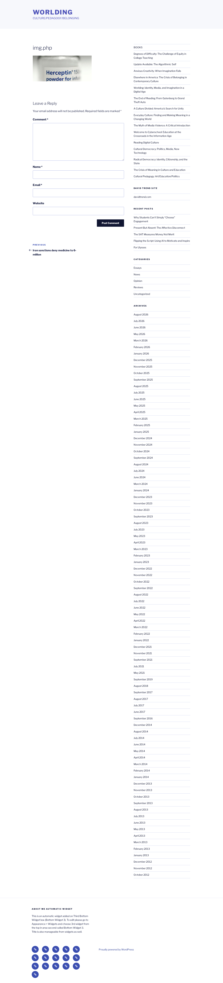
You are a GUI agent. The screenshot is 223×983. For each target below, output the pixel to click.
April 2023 (139, 542)
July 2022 (139, 601)
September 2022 (143, 588)
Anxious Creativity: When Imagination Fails (157, 70)
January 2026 (141, 353)
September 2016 (143, 718)
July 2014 (139, 737)
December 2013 (143, 783)
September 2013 (143, 803)
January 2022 (141, 640)
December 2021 (143, 646)
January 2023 (141, 561)
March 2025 (141, 418)
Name (38, 167)
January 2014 (141, 776)
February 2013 (142, 848)
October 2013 (141, 796)
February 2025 (142, 425)
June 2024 (139, 477)
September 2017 (143, 692)
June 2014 (139, 744)
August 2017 (141, 698)
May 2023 (139, 535)
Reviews (138, 287)
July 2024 (139, 470)
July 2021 (139, 666)
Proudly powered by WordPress (116, 949)
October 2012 (141, 874)
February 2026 (142, 347)
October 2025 (141, 373)
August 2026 (141, 314)
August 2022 (141, 594)
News (137, 274)
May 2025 (139, 405)
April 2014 (139, 757)
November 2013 (143, 790)
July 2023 (139, 529)
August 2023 (141, 522)
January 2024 (141, 490)
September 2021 (143, 659)
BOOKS (138, 47)
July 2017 (139, 705)
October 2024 (141, 451)
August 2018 (141, 685)
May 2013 (139, 829)
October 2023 (141, 509)
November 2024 (143, 444)
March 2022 (140, 627)
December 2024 (143, 438)
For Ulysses (140, 247)
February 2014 (142, 770)
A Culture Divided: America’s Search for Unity (159, 108)
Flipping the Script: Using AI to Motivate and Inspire (162, 240)
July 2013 (139, 816)
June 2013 (139, 822)
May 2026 (139, 333)
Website (38, 203)
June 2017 (139, 711)
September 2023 (143, 516)
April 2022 (139, 620)
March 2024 (141, 483)
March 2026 (141, 340)
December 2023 (143, 496)
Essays (137, 267)
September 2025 (143, 379)
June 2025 (139, 399)
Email (37, 185)
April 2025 (139, 412)
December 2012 (143, 861)
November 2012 (143, 868)
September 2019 (143, 679)
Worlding (53, 12)
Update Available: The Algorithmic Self (155, 64)
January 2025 (141, 431)
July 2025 (139, 392)
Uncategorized (142, 293)
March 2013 (140, 842)
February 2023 (142, 555)
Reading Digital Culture (146, 142)
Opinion (138, 280)
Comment (40, 119)
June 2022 (139, 607)
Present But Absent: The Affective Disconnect (159, 227)
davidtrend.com (142, 196)
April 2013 (139, 835)
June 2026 (139, 327)
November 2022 (143, 574)
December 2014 (143, 724)
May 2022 (139, 614)
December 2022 (143, 568)
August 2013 (141, 809)
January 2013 (141, 855)
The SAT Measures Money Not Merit (154, 234)
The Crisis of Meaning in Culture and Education (159, 169)
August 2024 (141, 464)
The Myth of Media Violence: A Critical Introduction (162, 125)
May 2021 (139, 672)
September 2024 (143, 457)
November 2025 (143, 366)
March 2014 (140, 764)
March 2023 (141, 549)
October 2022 (141, 581)
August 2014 (141, 731)
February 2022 (142, 633)
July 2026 (139, 320)
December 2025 (143, 359)
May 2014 (139, 750)
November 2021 (143, 653)
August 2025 (141, 386)
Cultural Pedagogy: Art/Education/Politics (157, 176)
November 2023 (143, 503)
